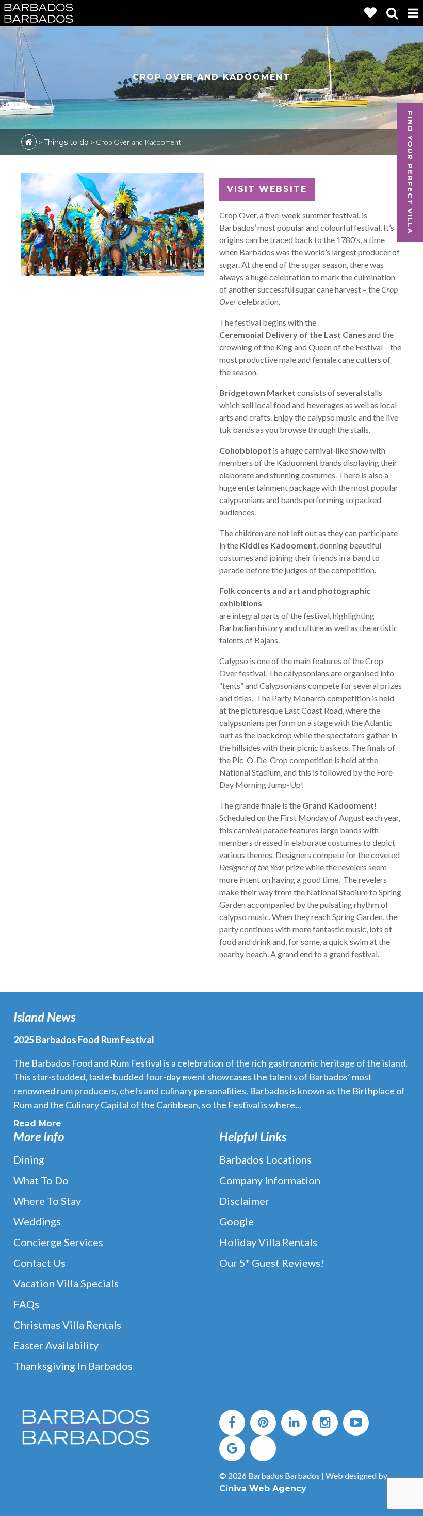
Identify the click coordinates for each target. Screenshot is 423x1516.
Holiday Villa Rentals (268, 1242)
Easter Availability (56, 1345)
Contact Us (39, 1262)
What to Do (41, 1180)
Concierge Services (58, 1242)
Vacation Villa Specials (66, 1283)
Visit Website (267, 189)
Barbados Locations (265, 1159)
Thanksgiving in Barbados (73, 1366)
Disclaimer (244, 1201)
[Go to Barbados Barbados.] (29, 142)
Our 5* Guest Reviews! (271, 1262)
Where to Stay (47, 1201)
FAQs (26, 1304)
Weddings (37, 1221)
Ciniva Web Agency (262, 1488)
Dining (28, 1159)
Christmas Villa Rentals (67, 1324)
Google (236, 1221)
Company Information (269, 1180)
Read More (37, 1123)
